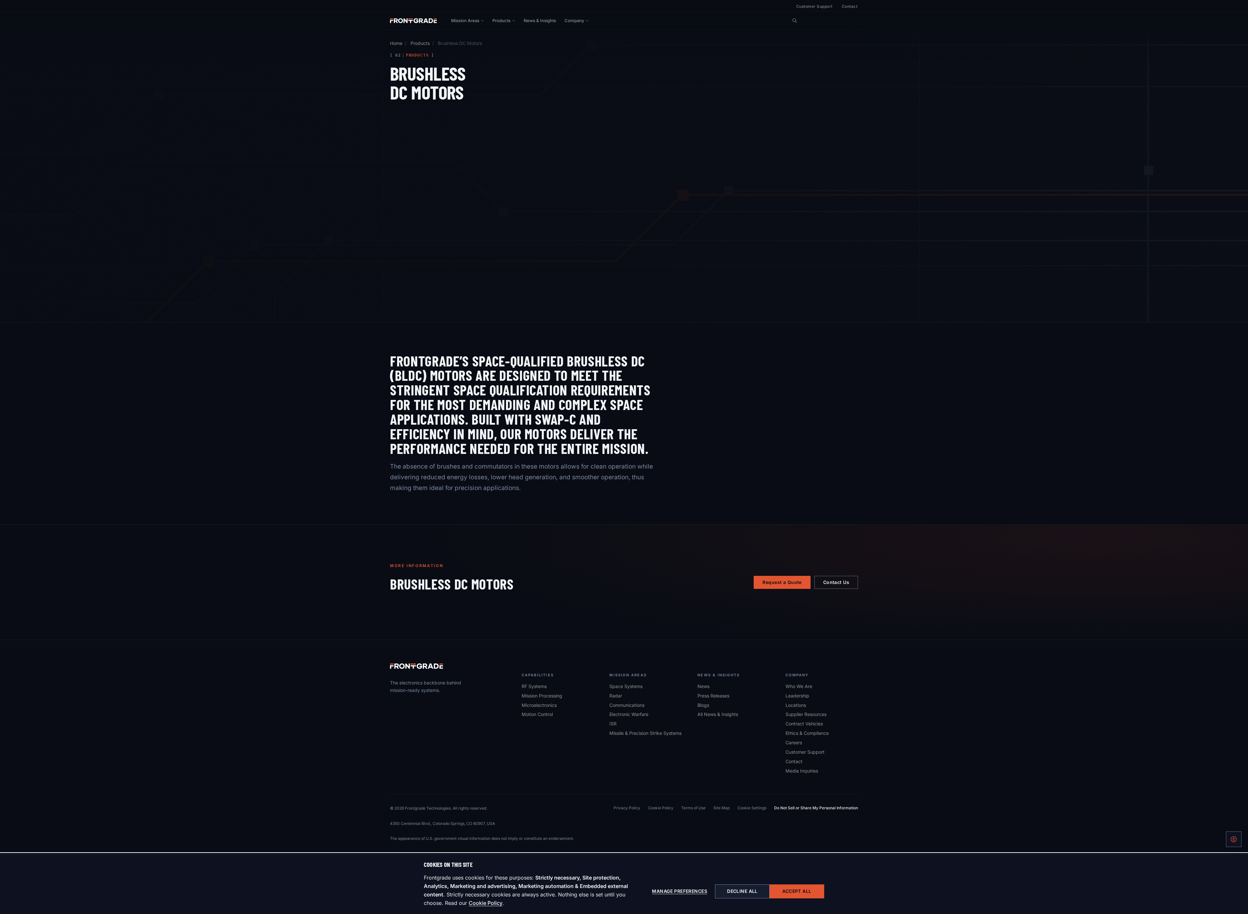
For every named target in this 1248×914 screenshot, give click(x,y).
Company (574, 20)
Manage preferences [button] (679, 891)
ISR (613, 723)
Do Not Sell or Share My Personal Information (816, 807)
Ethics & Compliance (807, 733)
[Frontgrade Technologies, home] (413, 20)
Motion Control (537, 714)
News (703, 686)
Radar (615, 695)
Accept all (796, 891)
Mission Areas (465, 20)
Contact (849, 6)
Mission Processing (542, 695)
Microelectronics (539, 705)
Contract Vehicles (804, 723)
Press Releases (713, 695)
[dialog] (624, 884)
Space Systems (626, 686)
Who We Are (799, 686)
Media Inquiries (802, 771)
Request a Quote (781, 582)
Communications (626, 705)
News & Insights (540, 20)
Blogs (703, 705)
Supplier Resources (806, 714)
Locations (796, 705)
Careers (794, 742)
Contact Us (836, 582)
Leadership (797, 695)
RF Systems (534, 686)
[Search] (794, 20)
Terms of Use (693, 807)
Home (396, 43)
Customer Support (814, 6)
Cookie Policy (485, 903)
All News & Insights (717, 714)
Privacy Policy (627, 807)
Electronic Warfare (628, 714)
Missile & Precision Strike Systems (645, 733)
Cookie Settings (751, 807)
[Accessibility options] (1234, 839)
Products (501, 20)
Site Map (721, 807)
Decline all (742, 891)
